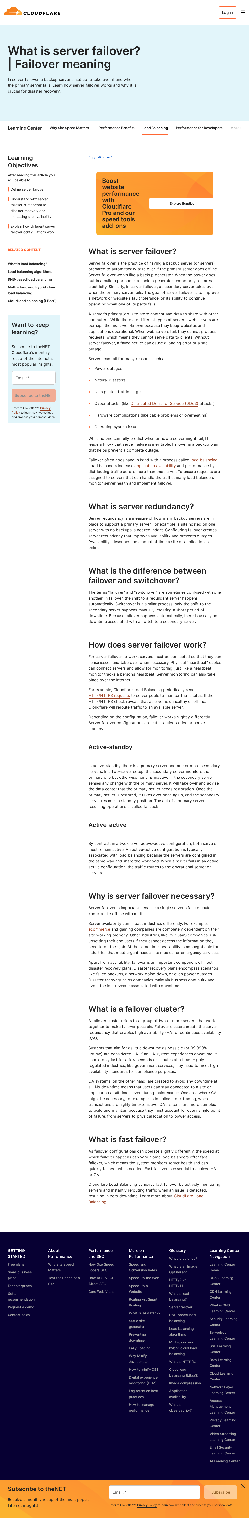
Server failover (180, 1307)
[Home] (33, 12)
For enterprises (20, 1286)
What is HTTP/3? (182, 1362)
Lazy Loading (140, 1348)
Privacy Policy (147, 1505)
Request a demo (21, 1307)
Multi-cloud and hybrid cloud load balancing (183, 1348)
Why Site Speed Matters (69, 128)
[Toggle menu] (243, 12)
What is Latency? (183, 1258)
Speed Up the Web (144, 1278)
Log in (227, 12)
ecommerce (99, 929)
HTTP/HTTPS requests (109, 695)
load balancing (204, 459)
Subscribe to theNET (34, 395)
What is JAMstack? (144, 1313)
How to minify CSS (144, 1369)
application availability (155, 465)
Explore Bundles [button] (182, 203)
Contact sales (19, 1315)
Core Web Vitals (101, 1291)
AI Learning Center (225, 1461)
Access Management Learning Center (222, 1406)
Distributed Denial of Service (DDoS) (164, 403)
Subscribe (220, 1492)
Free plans (16, 1264)
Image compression (185, 1383)
